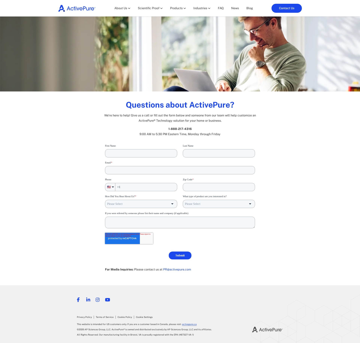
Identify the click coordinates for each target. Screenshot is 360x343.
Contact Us (286, 8)
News (235, 8)
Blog (249, 8)
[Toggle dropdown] (129, 8)
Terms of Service (105, 317)
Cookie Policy (125, 317)
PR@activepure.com (177, 269)
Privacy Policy (84, 317)
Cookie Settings (144, 317)
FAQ (221, 8)
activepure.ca (189, 324)
